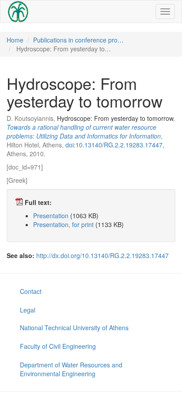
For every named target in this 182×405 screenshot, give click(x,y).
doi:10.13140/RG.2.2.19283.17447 (114, 144)
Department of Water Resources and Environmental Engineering (71, 369)
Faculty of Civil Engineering (58, 346)
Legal (27, 309)
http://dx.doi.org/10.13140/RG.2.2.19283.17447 (102, 255)
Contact (31, 291)
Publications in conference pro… (78, 39)
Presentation (50, 215)
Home (15, 39)
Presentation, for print (63, 224)
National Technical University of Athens (74, 327)
